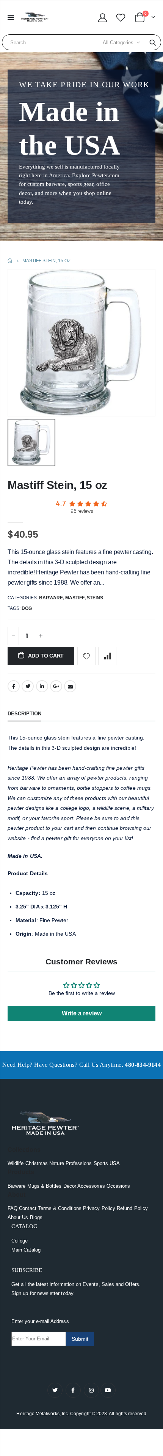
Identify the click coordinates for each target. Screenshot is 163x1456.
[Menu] (11, 17)
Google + (56, 686)
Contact (27, 1208)
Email (70, 686)
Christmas (36, 1163)
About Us (18, 1217)
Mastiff (75, 597)
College (19, 1241)
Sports (101, 1163)
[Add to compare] (107, 656)
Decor (69, 1186)
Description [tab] (24, 713)
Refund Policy (132, 1208)
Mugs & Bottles (44, 1186)
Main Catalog (26, 1250)
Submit (80, 1339)
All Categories (118, 42)
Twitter (28, 686)
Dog (27, 608)
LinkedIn (42, 686)
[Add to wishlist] (86, 656)
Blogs (36, 1217)
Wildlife (16, 1163)
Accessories (91, 1186)
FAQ (12, 1208)
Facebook (14, 686)
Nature (56, 1163)
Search (153, 42)
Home (10, 260)
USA (115, 1163)
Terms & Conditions (60, 1208)
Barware (51, 597)
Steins (95, 597)
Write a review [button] (82, 1013)
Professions (79, 1163)
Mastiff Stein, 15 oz (57, 485)
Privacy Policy (99, 1208)
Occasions (118, 1186)
